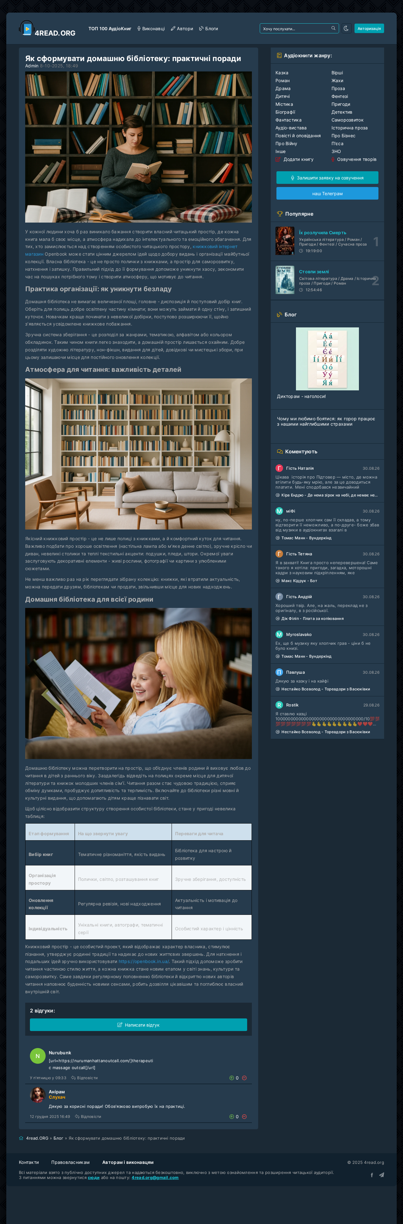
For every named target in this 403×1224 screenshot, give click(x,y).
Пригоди (341, 104)
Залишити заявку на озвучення (330, 177)
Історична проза (350, 127)
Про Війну (286, 143)
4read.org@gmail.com (155, 1177)
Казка (281, 72)
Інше (280, 151)
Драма (283, 88)
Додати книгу (298, 159)
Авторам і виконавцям (128, 1162)
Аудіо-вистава (291, 127)
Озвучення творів (356, 159)
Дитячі (282, 96)
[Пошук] (334, 28)
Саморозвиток (348, 119)
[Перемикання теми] (346, 28)
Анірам (57, 1091)
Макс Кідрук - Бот (299, 580)
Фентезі (340, 96)
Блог (59, 1138)
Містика (284, 104)
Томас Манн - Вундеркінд (306, 538)
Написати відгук (142, 1025)
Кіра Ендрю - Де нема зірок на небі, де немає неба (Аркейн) (330, 495)
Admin (31, 65)
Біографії (285, 112)
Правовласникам (70, 1162)
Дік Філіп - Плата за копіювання (312, 618)
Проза (338, 88)
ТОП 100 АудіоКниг (110, 28)
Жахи (337, 80)
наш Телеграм (327, 193)
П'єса (337, 143)
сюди (93, 1177)
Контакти (29, 1162)
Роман (282, 80)
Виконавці (153, 28)
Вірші (337, 72)
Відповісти (87, 1077)
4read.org (55, 33)
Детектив (342, 112)
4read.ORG (37, 1138)
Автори (185, 28)
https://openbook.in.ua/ (144, 961)
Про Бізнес (344, 135)
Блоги (211, 28)
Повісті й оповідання (298, 135)
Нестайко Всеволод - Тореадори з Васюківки (325, 689)
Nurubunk (60, 1052)
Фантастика (288, 119)
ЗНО (336, 151)
